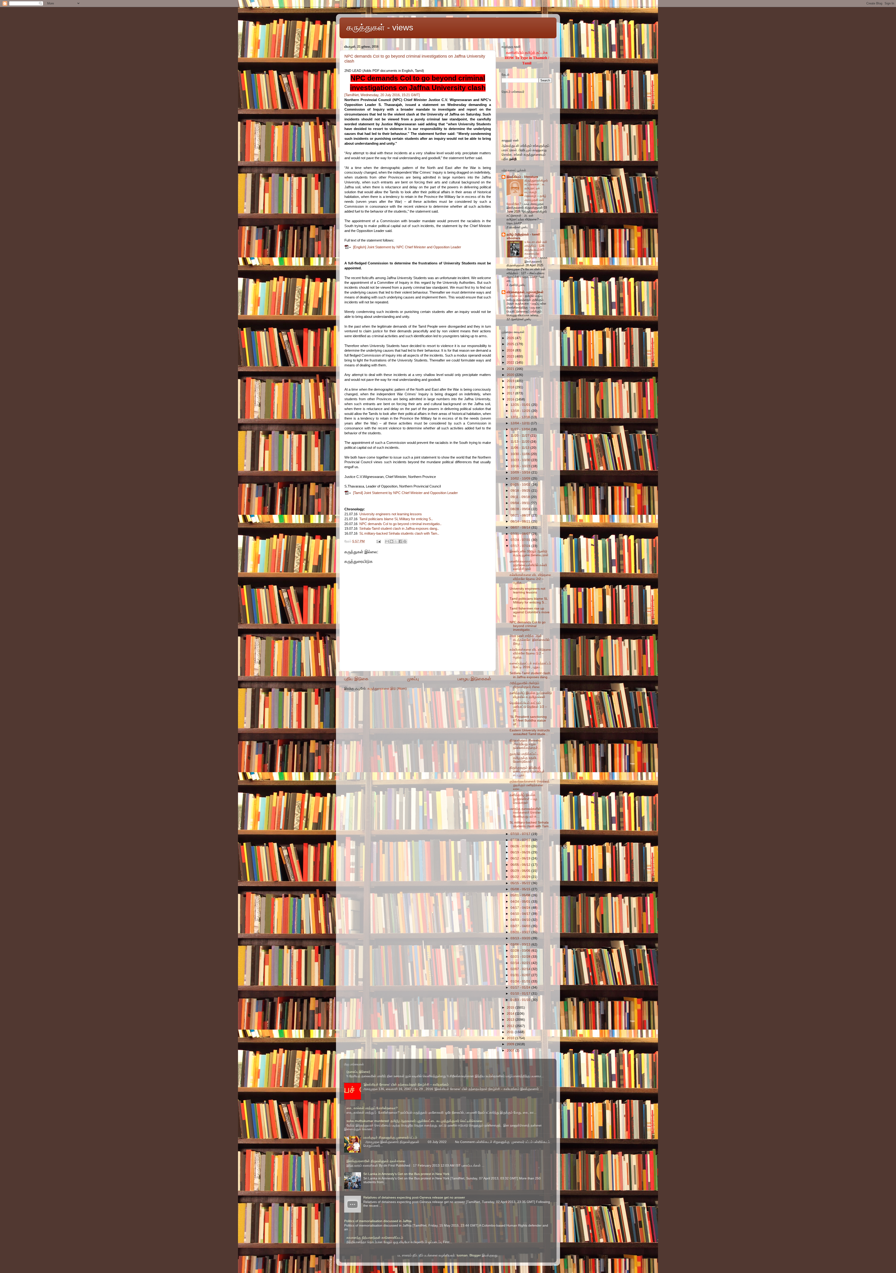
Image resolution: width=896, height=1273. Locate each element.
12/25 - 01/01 (521, 405)
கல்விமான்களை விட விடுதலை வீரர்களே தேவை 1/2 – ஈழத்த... (530, 653)
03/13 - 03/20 (521, 938)
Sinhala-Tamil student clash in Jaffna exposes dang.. (399, 528)
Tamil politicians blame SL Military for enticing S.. (396, 519)
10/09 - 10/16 (521, 472)
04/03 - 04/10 (521, 920)
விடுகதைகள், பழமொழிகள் (525, 292)
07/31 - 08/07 (521, 534)
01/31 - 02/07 (521, 975)
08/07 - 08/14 (521, 527)
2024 (511, 350)
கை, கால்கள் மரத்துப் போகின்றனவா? (372, 1108)
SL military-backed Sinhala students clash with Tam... (530, 824)
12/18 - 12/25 (521, 411)
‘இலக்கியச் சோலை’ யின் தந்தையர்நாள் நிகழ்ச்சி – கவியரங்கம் (406, 1084)
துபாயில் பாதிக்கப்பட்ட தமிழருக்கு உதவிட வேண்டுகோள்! (524, 757)
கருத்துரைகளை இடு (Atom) (387, 688)
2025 (511, 344)
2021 (511, 369)
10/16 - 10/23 (521, 466)
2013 (511, 1019)
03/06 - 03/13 (521, 944)
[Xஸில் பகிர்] (396, 541)
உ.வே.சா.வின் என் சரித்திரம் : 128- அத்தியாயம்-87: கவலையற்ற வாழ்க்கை (536, 249)
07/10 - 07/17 (521, 834)
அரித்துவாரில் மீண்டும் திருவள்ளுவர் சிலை (524, 685)
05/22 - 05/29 (521, 877)
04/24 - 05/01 (521, 901)
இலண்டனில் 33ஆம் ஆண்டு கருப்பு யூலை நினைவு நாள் (529, 553)
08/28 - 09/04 (521, 509)
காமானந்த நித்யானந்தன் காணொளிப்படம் (374, 1237)
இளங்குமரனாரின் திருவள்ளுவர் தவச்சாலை (375, 1161)
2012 (511, 1026)
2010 (511, 1038)
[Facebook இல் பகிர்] (400, 541)
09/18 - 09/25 (521, 490)
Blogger (475, 1255)
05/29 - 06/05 (521, 871)
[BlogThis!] (391, 541)
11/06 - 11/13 (520, 447)
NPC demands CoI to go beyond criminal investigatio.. (400, 524)
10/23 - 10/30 (521, 460)
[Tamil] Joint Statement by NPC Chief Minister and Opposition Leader (405, 493)
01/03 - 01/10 (521, 1000)
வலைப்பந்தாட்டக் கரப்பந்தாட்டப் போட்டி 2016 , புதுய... (530, 665)
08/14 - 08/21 (521, 521)
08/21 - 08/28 (521, 515)
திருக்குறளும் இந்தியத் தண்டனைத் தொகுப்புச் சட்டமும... (527, 771)
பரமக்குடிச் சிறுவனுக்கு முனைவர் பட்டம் (390, 1137)
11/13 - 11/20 (520, 441)
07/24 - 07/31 (521, 540)
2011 (511, 1032)
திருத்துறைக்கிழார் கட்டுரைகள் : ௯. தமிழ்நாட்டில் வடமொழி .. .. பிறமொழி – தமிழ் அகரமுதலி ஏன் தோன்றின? (527, 192)
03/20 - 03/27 (521, 932)
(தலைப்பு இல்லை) (358, 1071)
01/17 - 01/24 (521, 987)
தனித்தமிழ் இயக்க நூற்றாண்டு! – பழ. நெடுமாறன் (524, 798)
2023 (511, 356)
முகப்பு (413, 678)
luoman (462, 1255)
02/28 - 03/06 (521, 950)
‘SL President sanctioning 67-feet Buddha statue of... (528, 720)
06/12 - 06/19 (521, 858)
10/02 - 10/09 (521, 478)
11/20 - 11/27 (520, 435)
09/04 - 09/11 (521, 503)
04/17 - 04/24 (521, 907)
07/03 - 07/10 (521, 840)
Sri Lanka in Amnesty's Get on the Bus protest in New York (406, 1174)
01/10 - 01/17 (521, 993)
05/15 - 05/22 (521, 883)
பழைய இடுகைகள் (474, 678)
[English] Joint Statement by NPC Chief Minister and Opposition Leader (407, 247)
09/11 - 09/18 (521, 497)
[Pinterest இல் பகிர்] (404, 541)
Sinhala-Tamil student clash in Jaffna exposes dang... (530, 675)
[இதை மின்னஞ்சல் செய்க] (387, 541)
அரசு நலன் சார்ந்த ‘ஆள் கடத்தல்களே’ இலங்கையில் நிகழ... (530, 639)
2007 (511, 1050)
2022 (511, 362)
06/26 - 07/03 (521, 846)
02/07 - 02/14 (521, 969)
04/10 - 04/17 (521, 913)
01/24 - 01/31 (521, 981)
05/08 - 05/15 (521, 889)
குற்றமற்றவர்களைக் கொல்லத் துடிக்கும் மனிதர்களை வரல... (530, 785)
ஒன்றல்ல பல (515, 296)
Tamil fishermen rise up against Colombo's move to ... (530, 612)
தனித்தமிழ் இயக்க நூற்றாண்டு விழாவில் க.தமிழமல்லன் (531, 694)
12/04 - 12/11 (521, 423)
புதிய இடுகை (356, 678)
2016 (511, 399)
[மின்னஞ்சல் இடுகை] (378, 541)
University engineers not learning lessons (390, 514)
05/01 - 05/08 (521, 895)
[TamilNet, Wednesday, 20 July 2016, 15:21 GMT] (382, 95)
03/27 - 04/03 (521, 926)
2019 (511, 381)
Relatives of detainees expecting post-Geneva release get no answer (414, 1197)
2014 (511, 1013)
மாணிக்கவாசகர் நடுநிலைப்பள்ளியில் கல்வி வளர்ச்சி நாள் (528, 565)
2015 (511, 1007)
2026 (511, 338)
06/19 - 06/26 (521, 852)
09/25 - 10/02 (521, 484)
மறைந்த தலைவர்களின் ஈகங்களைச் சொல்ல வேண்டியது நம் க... (525, 812)
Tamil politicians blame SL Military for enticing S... (529, 600)
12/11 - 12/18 (521, 417)
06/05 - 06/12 (521, 864)
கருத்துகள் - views (379, 27)
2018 (511, 387)
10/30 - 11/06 (521, 454)
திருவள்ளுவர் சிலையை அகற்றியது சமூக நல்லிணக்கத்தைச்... (525, 744)
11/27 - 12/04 (521, 429)
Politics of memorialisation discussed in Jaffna (378, 1221)
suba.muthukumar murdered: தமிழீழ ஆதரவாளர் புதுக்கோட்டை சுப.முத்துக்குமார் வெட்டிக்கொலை (414, 1121)
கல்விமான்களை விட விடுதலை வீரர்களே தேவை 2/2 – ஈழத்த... (530, 578)
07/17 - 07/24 (521, 546)
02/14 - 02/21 (521, 963)
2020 (511, 375)
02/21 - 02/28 (521, 956)
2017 (511, 393)
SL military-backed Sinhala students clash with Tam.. (399, 533)
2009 (511, 1044)
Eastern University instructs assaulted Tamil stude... (530, 732)
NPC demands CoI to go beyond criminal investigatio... (528, 626)
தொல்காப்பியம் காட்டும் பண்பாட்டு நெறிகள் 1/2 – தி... (528, 706)
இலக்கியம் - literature (522, 177)
